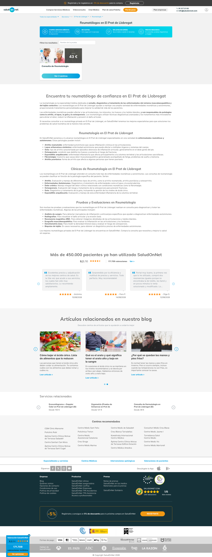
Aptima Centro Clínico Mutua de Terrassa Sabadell (57, 437)
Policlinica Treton (85, 431)
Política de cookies (48, 493)
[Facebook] (52, 468)
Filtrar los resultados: (49, 43)
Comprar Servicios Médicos (58, 10)
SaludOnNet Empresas (82, 488)
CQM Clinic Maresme (54, 428)
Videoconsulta (79, 10)
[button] (38, 284)
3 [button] (111, 305)
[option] (106, 284)
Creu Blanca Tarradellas (121, 431)
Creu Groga (83, 441)
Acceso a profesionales (82, 495)
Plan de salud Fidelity (111, 10)
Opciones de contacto (49, 486)
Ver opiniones (18, 554)
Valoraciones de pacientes (156, 461)
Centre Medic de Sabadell (122, 428)
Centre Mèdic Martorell (154, 445)
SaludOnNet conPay (80, 486)
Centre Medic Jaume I (153, 431)
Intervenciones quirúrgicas (123, 461)
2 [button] (107, 305)
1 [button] (103, 305)
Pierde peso (130, 10)
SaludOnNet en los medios (115, 483)
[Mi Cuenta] (206, 9)
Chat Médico (93, 10)
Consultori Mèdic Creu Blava (156, 428)
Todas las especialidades (48, 17)
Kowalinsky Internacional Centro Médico (122, 436)
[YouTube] (69, 468)
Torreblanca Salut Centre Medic (152, 436)
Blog (42, 481)
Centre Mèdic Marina (87, 445)
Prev (36, 349)
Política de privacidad (49, 490)
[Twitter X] (58, 468)
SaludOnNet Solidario (113, 490)
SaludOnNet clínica (80, 481)
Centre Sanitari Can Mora (56, 442)
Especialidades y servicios (56, 461)
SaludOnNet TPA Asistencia (84, 493)
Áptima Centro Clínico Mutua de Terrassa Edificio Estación (124, 442)
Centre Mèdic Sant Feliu (88, 428)
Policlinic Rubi (51, 432)
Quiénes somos (46, 483)
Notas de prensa (111, 481)
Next (176, 349)
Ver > (132, 261)
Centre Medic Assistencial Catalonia (88, 436)
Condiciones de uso (48, 488)
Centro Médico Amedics (121, 448)
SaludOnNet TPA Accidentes (84, 490)
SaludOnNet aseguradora (83, 483)
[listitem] (61, 64)
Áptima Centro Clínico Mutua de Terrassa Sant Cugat (57, 447)
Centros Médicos (89, 461)
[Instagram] (63, 468)
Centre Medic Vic (151, 441)
